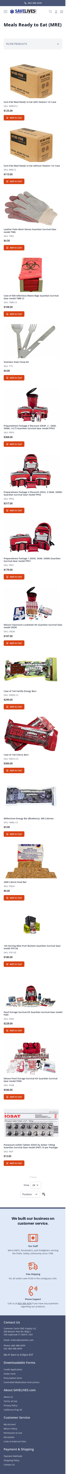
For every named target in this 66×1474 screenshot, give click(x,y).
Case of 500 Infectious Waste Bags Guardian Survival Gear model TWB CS (31, 297)
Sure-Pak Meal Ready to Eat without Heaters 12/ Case (32, 165)
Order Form (10, 1373)
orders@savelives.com (22, 1340)
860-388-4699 (15, 1348)
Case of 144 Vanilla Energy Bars (20, 691)
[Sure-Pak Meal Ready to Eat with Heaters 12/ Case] (33, 81)
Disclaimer (9, 1437)
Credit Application (13, 1369)
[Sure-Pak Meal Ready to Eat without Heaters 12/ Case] (33, 144)
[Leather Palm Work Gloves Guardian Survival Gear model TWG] (33, 208)
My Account (10, 1424)
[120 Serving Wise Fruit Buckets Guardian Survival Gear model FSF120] (33, 925)
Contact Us (9, 1464)
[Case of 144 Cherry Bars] (33, 733)
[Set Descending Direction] (44, 1194)
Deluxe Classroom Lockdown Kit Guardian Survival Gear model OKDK (33, 626)
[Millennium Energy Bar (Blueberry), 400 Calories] (33, 797)
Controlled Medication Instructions (21, 1382)
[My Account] (56, 11)
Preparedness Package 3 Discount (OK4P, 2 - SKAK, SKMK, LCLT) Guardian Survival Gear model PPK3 (30, 427)
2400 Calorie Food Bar (15, 882)
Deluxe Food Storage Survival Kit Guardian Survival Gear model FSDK (30, 1080)
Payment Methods (13, 1456)
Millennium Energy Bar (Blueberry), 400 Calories (29, 818)
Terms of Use (10, 1401)
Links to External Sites (15, 1441)
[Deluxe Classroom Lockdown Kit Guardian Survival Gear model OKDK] (33, 603)
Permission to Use (13, 1432)
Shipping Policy (11, 1460)
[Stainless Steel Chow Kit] (33, 341)
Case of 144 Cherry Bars (16, 754)
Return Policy (10, 1428)
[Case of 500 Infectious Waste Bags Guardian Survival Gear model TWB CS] (33, 274)
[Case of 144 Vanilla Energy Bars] (33, 670)
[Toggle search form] (50, 11)
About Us (8, 1396)
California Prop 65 (13, 1409)
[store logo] (23, 11)
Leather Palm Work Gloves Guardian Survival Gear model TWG (30, 230)
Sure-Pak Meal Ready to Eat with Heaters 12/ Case (30, 102)
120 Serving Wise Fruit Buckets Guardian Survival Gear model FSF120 (32, 947)
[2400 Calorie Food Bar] (33, 861)
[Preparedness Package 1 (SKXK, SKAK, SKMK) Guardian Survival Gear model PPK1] (33, 537)
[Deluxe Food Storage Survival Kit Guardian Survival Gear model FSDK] (33, 1057)
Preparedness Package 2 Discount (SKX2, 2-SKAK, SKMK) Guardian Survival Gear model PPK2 (33, 493)
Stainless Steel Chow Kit (16, 362)
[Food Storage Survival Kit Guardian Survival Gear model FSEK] (33, 991)
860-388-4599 (25, 1303)
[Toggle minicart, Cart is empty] (62, 11)
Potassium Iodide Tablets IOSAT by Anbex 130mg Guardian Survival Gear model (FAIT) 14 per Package (31, 1146)
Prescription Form (13, 1378)
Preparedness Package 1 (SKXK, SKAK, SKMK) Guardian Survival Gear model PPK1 (32, 560)
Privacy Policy (10, 1405)
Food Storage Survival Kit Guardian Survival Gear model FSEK (33, 1013)
